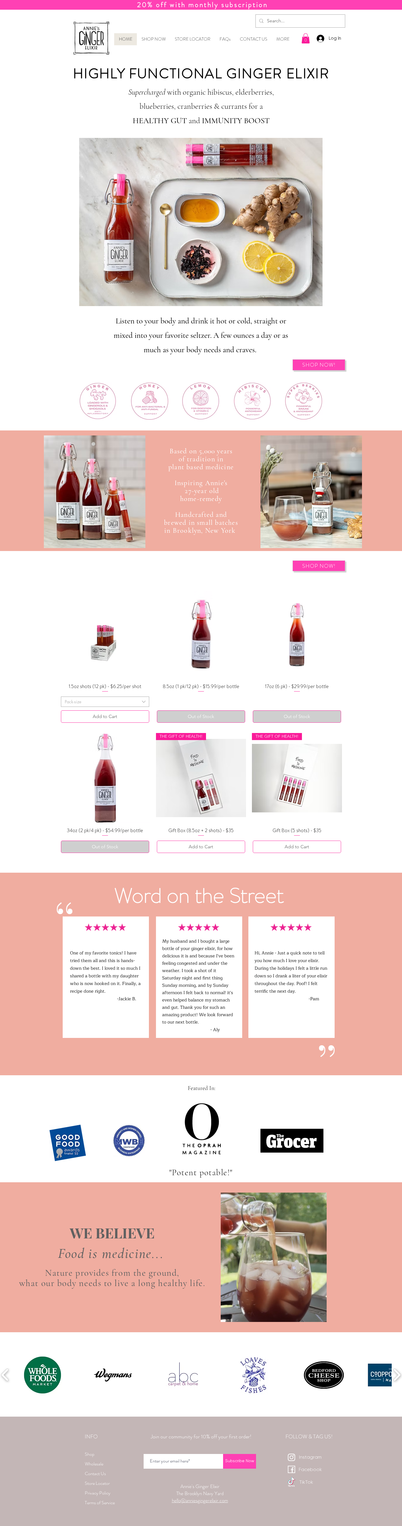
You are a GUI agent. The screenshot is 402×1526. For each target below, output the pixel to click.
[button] (201, 820)
